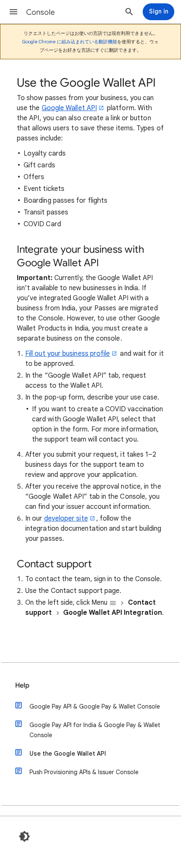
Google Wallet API (69, 108)
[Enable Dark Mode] (24, 836)
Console (40, 12)
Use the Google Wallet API (67, 753)
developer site (66, 518)
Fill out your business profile (67, 353)
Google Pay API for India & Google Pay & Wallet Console (94, 730)
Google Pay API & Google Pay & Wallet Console (94, 706)
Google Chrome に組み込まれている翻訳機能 (69, 42)
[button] (13, 12)
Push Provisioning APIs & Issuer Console (83, 772)
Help (22, 685)
